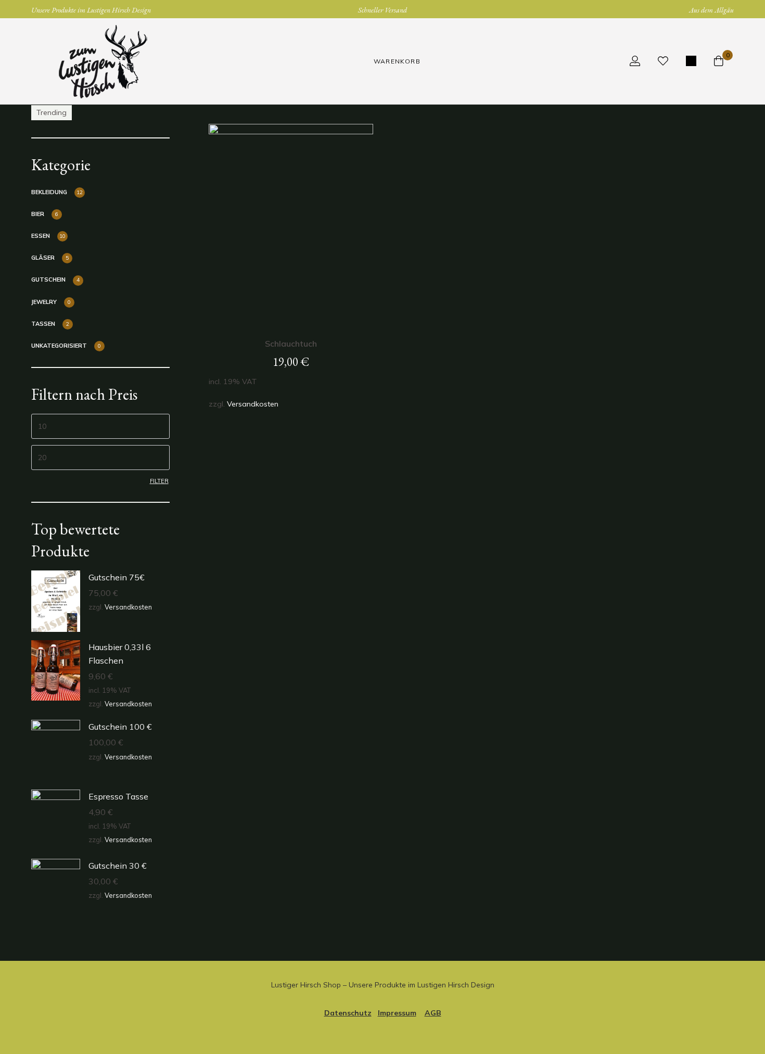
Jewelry (44, 302)
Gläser (43, 257)
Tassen (43, 323)
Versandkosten (128, 607)
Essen (40, 235)
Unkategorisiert (59, 345)
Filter (159, 481)
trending (51, 112)
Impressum (397, 1013)
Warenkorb (397, 61)
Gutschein (48, 279)
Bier (37, 214)
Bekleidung (49, 192)
